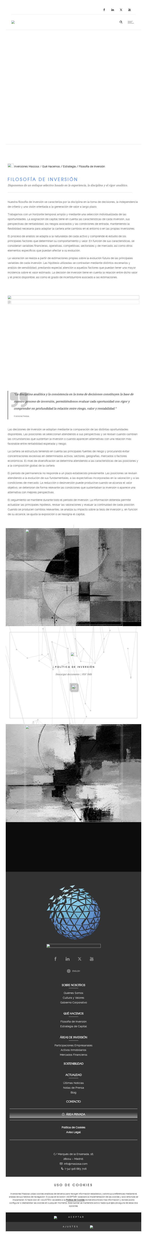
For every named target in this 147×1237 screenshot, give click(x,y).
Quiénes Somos (73, 992)
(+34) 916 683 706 (76, 1168)
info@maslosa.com (75, 1163)
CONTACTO (73, 1101)
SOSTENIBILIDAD (73, 1063)
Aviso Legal (73, 1132)
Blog (73, 1092)
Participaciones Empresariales (73, 1045)
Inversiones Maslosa (26, 166)
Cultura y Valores (73, 997)
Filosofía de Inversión (73, 1021)
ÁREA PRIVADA (75, 1114)
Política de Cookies (75, 1200)
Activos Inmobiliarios (73, 1049)
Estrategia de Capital (73, 1026)
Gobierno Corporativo (73, 1002)
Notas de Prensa (73, 1087)
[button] (73, 1217)
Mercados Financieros (73, 1054)
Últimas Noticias (73, 1082)
